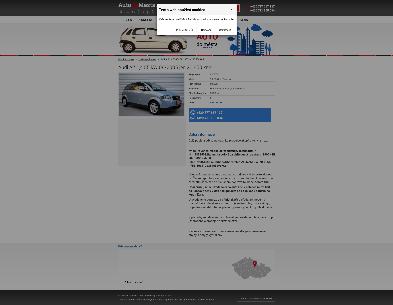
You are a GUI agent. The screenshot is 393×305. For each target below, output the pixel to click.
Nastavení (206, 29)
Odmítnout (225, 29)
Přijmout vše (184, 29)
